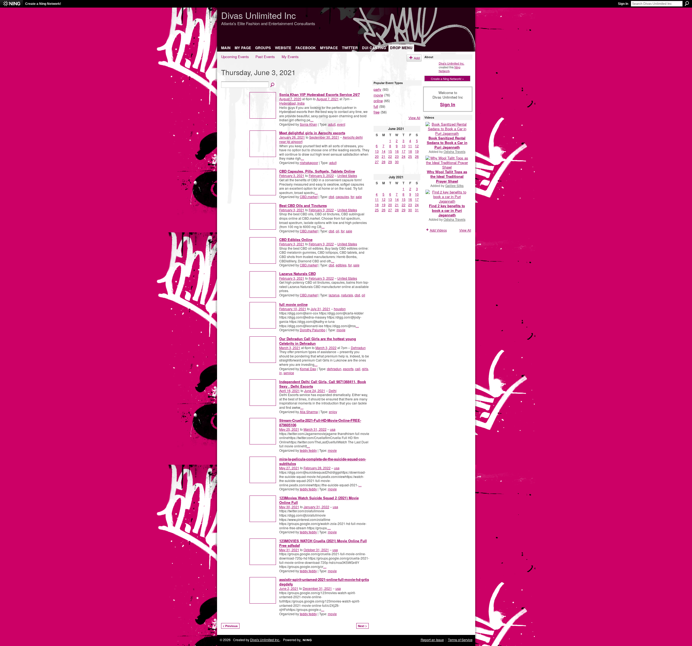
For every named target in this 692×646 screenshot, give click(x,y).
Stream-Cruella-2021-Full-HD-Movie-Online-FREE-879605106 (320, 422)
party (377, 89)
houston (340, 308)
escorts (348, 368)
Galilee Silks (454, 185)
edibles (341, 265)
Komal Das (308, 368)
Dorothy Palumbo (312, 329)
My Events (290, 56)
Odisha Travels (454, 151)
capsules (342, 196)
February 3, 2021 (291, 175)
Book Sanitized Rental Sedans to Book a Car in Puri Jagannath (447, 142)
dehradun (334, 368)
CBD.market (309, 196)
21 (383, 156)
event (341, 124)
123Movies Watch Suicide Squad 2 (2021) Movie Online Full (319, 500)
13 (377, 151)
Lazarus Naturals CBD (297, 273)
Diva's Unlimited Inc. (451, 63)
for (352, 196)
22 (390, 156)
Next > (362, 626)
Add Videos (438, 230)
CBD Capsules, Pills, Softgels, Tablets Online (317, 171)
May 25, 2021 (289, 429)
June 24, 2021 (314, 390)
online (378, 100)
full (376, 106)
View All (414, 117)
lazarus (334, 295)
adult (331, 124)
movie (341, 329)
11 (410, 145)
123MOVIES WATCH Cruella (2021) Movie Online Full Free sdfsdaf (323, 543)
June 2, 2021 (288, 588)
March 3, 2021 (289, 347)
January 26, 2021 (292, 137)
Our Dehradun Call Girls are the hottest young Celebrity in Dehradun (317, 341)
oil (337, 231)
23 (397, 156)
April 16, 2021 (289, 390)
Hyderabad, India (292, 103)
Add (417, 58)
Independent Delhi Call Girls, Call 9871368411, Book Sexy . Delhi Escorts (322, 384)
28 (383, 161)
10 (403, 145)
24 (403, 156)
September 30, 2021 (324, 137)
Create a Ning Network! (43, 4)
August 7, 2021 (328, 98)
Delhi (333, 390)
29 (390, 161)
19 (417, 151)
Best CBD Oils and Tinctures (303, 205)
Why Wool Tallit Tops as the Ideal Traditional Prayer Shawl (447, 176)
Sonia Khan (308, 124)
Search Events (272, 85)
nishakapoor (309, 162)
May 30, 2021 (289, 506)
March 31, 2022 (315, 429)
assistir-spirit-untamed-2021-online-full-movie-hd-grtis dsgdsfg (324, 582)
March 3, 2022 (326, 347)
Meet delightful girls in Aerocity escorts (312, 132)
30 (397, 161)
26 (417, 156)
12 (417, 145)
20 (377, 156)
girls (365, 368)
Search (687, 3)
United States (347, 175)
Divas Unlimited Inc (258, 15)
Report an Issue (432, 639)
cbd (331, 196)
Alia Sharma (309, 411)
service (289, 372)
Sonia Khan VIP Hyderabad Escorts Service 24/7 (319, 94)
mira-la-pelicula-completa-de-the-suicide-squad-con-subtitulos (322, 461)
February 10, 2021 (292, 308)
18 (410, 151)
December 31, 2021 (317, 588)
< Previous (230, 626)
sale (359, 196)
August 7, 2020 (290, 98)
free (377, 112)
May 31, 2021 (289, 549)
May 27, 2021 (289, 468)
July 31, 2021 (320, 308)
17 (403, 151)
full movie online (293, 304)
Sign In (623, 4)
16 (397, 151)
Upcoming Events (235, 56)
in (280, 372)
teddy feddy (308, 450)
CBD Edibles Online (295, 239)
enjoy (333, 411)
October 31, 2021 (316, 549)
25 (410, 156)
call (357, 368)
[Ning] (11, 4)
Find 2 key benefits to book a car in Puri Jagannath (447, 210)
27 (377, 161)
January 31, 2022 (316, 506)
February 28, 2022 (317, 468)
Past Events (265, 56)
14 (383, 151)
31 (417, 209)
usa (332, 429)
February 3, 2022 (321, 175)
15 (390, 151)
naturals (347, 295)
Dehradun (358, 347)
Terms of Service (460, 639)
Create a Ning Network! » (447, 78)
